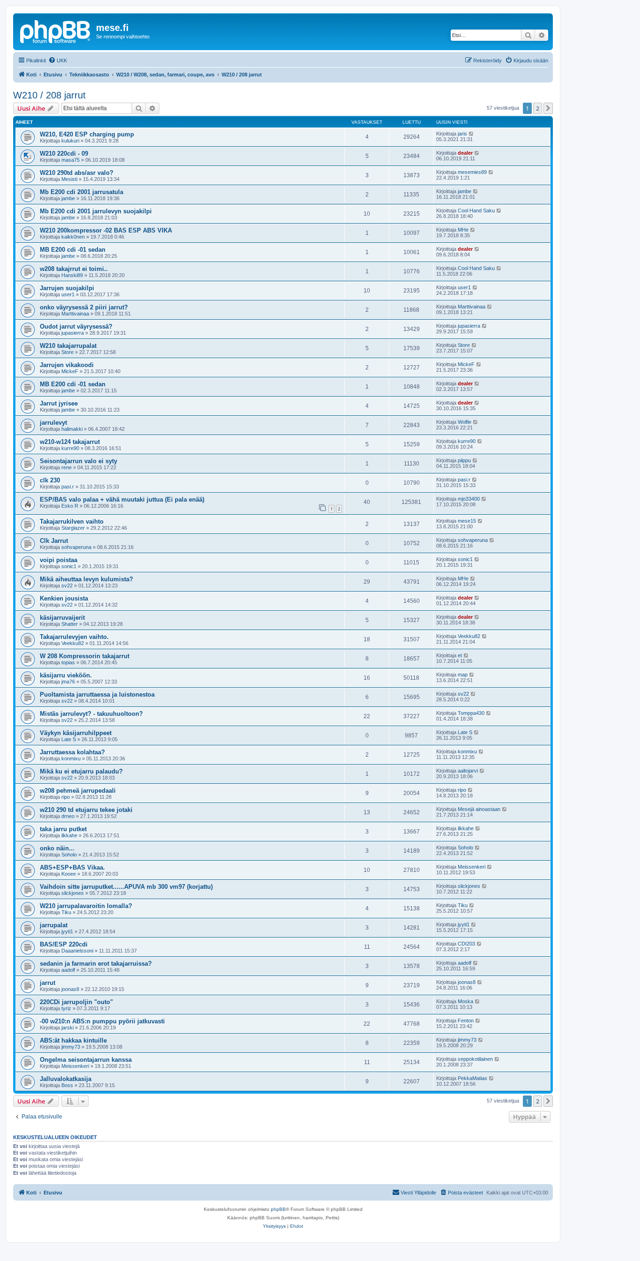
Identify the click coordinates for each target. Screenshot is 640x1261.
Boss (67, 1085)
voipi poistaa (58, 559)
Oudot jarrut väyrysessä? (76, 326)
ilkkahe (69, 835)
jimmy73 (70, 1047)
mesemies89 (472, 172)
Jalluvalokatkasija (65, 1078)
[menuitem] (57, 60)
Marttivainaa (75, 313)
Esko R (69, 506)
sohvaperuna (76, 547)
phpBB (278, 1209)
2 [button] (537, 108)
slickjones (72, 893)
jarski (67, 1027)
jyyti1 (67, 931)
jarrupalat (53, 925)
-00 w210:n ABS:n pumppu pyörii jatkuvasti (102, 1021)
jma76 (68, 681)
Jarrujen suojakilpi (67, 288)
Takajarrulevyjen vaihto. (74, 636)
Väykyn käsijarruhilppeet (76, 732)
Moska (465, 1001)
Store (67, 352)
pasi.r (67, 486)
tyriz (66, 1008)
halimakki (71, 429)
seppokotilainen (475, 1059)
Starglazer (73, 528)
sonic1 (68, 566)
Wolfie (464, 422)
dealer (465, 153)
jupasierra (72, 333)
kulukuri (70, 140)
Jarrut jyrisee (59, 403)
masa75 (70, 160)
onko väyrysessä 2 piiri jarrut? (84, 307)
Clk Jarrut (54, 540)
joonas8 (70, 989)
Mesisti (69, 179)
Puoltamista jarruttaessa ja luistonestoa (97, 694)
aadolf (68, 970)
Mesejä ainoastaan (479, 809)
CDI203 (466, 943)
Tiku (66, 912)
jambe (68, 198)
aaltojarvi (468, 770)
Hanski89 (72, 275)
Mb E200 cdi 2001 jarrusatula (81, 191)
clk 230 (50, 480)
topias (68, 662)
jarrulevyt (53, 422)
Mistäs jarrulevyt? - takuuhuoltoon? (91, 713)
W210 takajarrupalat (68, 345)
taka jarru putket (63, 829)
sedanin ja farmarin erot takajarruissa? (96, 963)
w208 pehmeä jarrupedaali (78, 790)
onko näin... (57, 848)
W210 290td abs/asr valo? (76, 172)
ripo (65, 797)
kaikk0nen (73, 237)
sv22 (67, 585)
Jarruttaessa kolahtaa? (72, 752)
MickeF (69, 371)
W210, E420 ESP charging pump (87, 134)
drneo (67, 816)
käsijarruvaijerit (62, 617)
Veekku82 (72, 643)
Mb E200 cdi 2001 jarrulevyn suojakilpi (96, 211)
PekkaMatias (472, 1078)
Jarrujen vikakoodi (67, 364)
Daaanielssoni (77, 950)
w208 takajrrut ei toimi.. (74, 268)
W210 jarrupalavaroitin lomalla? (86, 905)
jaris (462, 133)
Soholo (69, 854)
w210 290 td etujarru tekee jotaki (86, 809)
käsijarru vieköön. (66, 675)
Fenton (466, 1020)
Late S (68, 739)
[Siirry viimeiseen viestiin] (472, 133)
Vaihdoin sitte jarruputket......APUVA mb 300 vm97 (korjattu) (126, 886)
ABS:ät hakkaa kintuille (73, 1040)
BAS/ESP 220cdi (64, 944)
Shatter (69, 624)
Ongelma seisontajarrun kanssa (86, 1059)
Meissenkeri (471, 867)
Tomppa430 (471, 713)
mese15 (467, 521)
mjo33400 (469, 499)
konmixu (71, 758)
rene (66, 467)
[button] (548, 108)
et (460, 655)
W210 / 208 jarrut (49, 95)
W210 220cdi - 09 (64, 153)
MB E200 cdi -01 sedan (72, 249)
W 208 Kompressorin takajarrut (84, 656)
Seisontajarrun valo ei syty (78, 461)
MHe (463, 230)
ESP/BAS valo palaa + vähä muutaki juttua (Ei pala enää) (122, 499)
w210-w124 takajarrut (70, 441)
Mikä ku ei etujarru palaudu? (81, 771)
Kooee (68, 874)
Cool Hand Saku (476, 210)
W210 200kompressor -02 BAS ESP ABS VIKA (106, 230)
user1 (67, 294)
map (463, 674)
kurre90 (70, 448)
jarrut (47, 982)
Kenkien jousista (64, 598)
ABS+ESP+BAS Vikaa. (72, 867)
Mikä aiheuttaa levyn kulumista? (86, 579)
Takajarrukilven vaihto (72, 521)
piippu (464, 460)
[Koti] (55, 30)
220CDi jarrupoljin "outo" (76, 1002)
